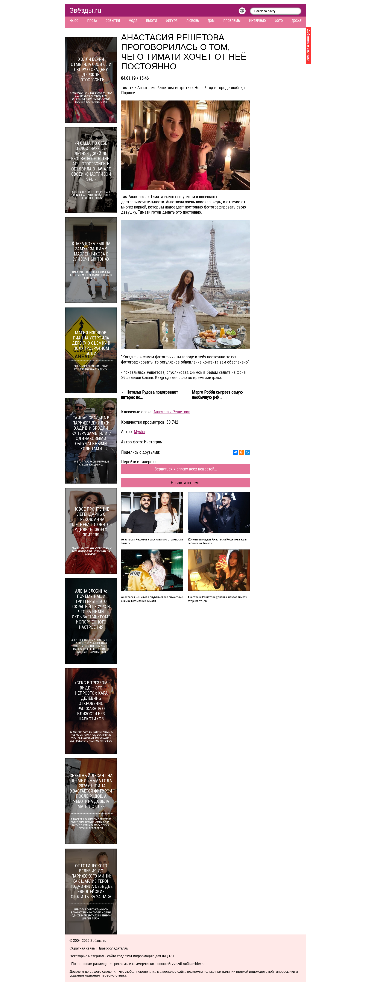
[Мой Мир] (247, 452)
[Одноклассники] (241, 452)
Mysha (139, 431)
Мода (133, 21)
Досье (296, 21)
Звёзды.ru (85, 10)
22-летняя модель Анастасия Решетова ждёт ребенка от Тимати (218, 541)
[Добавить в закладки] (308, 45)
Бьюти (151, 21)
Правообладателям (113, 948)
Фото (279, 21)
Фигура (172, 21)
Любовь (192, 21)
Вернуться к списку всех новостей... (185, 469)
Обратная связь (82, 948)
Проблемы (231, 21)
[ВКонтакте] (235, 452)
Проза (92, 21)
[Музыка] (244, 12)
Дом (211, 21)
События (113, 21)
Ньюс (74, 21)
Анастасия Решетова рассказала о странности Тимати (152, 541)
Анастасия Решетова (172, 411)
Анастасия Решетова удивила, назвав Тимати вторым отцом (217, 599)
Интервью (257, 21)
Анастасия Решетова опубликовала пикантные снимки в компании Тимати (152, 599)
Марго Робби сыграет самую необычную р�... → (217, 395)
